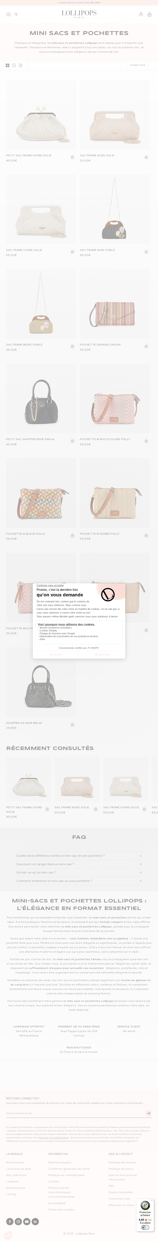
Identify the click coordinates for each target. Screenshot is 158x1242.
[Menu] (152, 1201)
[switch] (145, 1227)
